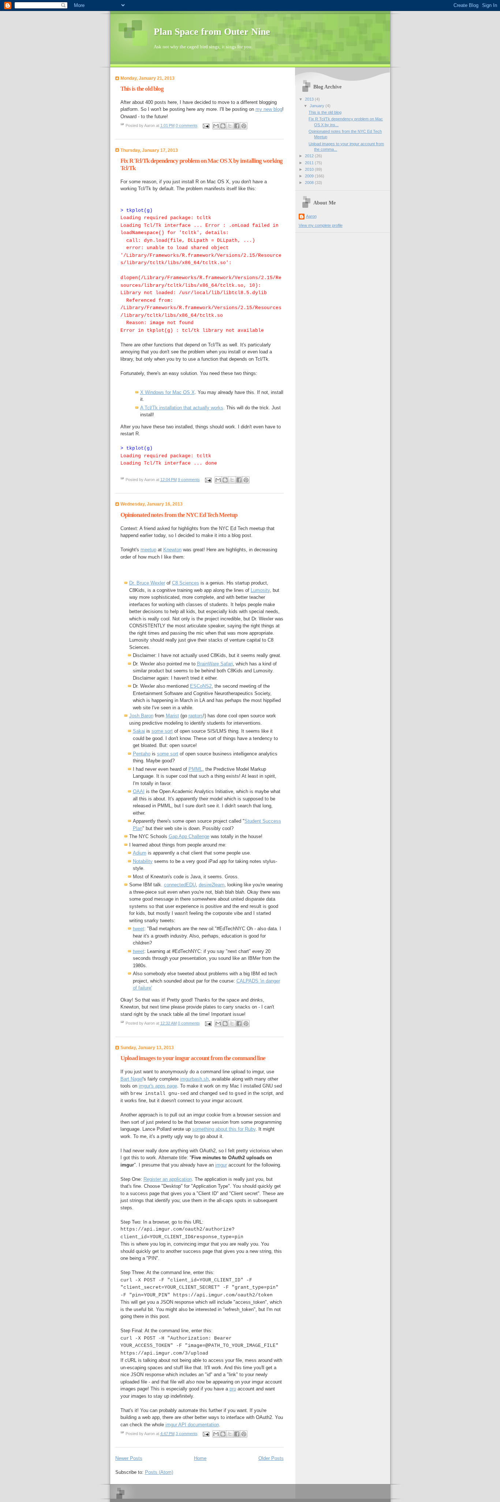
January (317, 106)
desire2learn (211, 884)
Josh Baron (141, 715)
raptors (196, 715)
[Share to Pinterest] (243, 125)
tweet (138, 928)
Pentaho (141, 753)
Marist (172, 715)
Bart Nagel (131, 1079)
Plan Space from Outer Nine (212, 31)
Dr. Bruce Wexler (147, 583)
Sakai (139, 731)
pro (233, 1389)
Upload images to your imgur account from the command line (192, 1058)
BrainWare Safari (215, 663)
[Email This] (216, 125)
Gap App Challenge (189, 836)
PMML (195, 769)
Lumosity (260, 590)
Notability (143, 861)
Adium (139, 853)
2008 (310, 182)
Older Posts (271, 1458)
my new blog (268, 109)
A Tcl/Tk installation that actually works (181, 407)
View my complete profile (321, 225)
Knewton (172, 549)
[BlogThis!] (223, 125)
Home (200, 1458)
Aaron (311, 216)
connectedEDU (180, 884)
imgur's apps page (158, 1086)
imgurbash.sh (194, 1079)
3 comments (187, 1433)
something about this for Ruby (223, 1129)
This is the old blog (142, 88)
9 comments (189, 479)
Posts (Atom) (159, 1472)
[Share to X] (230, 125)
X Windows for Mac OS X (167, 392)
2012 (310, 156)
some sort (162, 731)
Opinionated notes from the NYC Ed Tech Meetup (178, 514)
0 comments (187, 126)
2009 (310, 176)
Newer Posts (128, 1458)
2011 (310, 163)
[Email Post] (206, 126)
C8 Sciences (185, 583)
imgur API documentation (192, 1424)
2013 (310, 99)
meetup (148, 549)
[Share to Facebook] (236, 125)
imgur (221, 1165)
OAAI (139, 791)
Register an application (167, 1179)
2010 (310, 169)
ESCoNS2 (201, 686)
